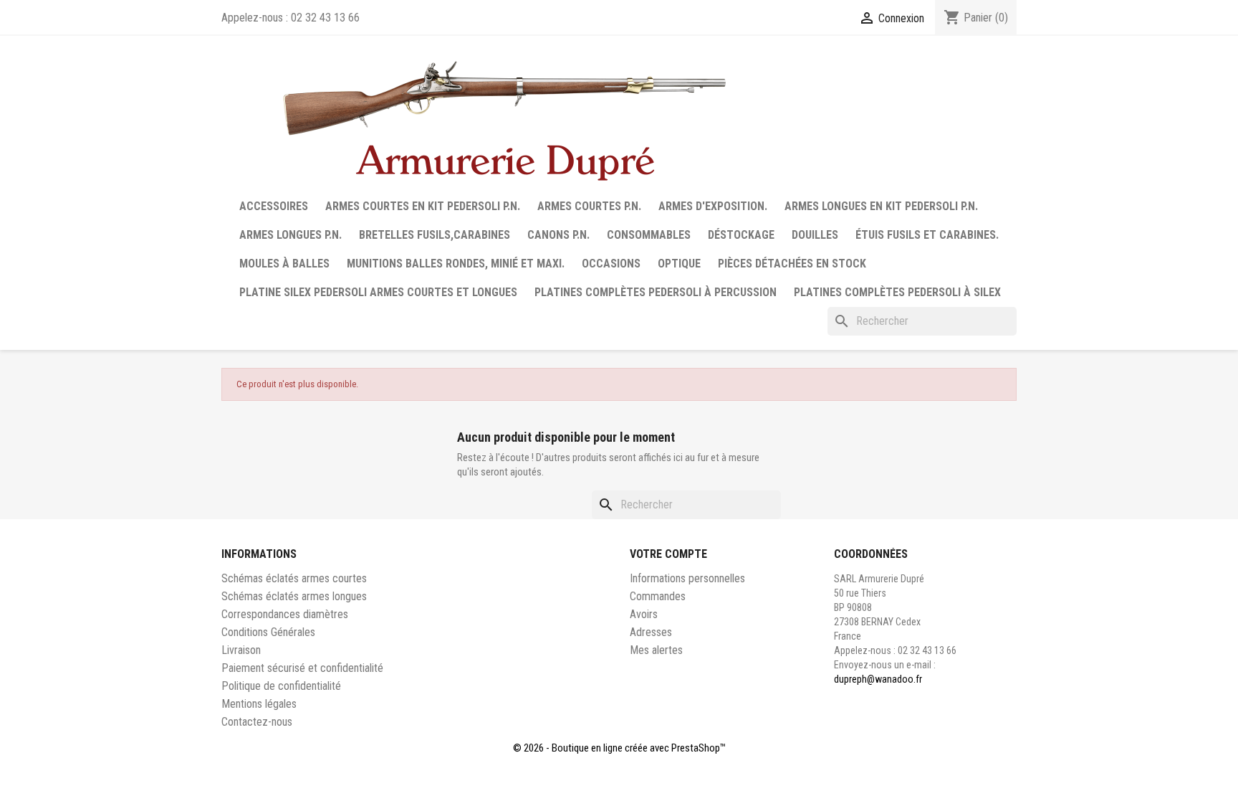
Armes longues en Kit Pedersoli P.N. (881, 206)
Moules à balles (284, 263)
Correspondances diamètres (284, 614)
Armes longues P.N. (290, 235)
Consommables (649, 235)
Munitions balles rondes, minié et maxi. (456, 263)
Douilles (815, 235)
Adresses (651, 632)
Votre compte (668, 554)
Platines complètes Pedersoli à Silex (897, 292)
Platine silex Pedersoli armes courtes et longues (378, 292)
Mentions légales (259, 704)
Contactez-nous (256, 722)
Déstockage (741, 235)
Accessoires (273, 206)
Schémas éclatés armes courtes (294, 578)
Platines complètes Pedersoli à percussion (655, 292)
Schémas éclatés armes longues (294, 596)
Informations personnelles (687, 578)
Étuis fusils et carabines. (927, 235)
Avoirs (644, 614)
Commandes (658, 596)
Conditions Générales (268, 632)
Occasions (611, 263)
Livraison (241, 650)
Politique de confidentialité (281, 686)
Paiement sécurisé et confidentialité (302, 668)
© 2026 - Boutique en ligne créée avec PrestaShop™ (619, 747)
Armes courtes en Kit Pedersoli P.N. (422, 206)
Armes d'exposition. (712, 206)
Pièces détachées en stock (792, 263)
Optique (679, 263)
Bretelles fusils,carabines (434, 235)
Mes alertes (656, 650)
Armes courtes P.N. (589, 206)
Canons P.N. (558, 235)
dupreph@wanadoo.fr (878, 679)
